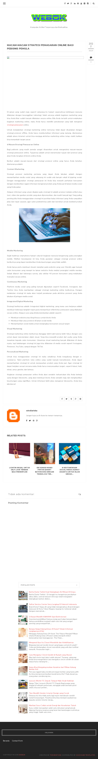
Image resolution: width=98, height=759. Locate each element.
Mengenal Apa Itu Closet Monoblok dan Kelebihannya (51, 642)
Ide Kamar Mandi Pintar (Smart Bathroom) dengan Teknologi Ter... (44, 471)
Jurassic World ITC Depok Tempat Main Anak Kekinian (51, 681)
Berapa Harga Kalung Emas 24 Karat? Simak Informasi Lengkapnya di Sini (51, 630)
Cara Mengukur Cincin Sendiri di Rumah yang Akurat (50, 655)
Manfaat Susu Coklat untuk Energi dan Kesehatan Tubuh (52, 705)
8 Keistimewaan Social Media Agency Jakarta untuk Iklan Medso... (69, 471)
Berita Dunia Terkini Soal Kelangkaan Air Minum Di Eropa (52, 592)
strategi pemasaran (15, 125)
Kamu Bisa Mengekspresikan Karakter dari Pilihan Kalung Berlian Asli (52, 668)
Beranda (6, 741)
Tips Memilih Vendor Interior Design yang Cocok (49, 693)
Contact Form (17, 741)
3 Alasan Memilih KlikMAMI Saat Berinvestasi (47, 617)
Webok (22, 755)
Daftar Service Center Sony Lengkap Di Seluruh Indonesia (53, 604)
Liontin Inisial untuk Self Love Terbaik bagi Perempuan (19, 470)
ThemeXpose (55, 755)
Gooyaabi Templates (85, 755)
